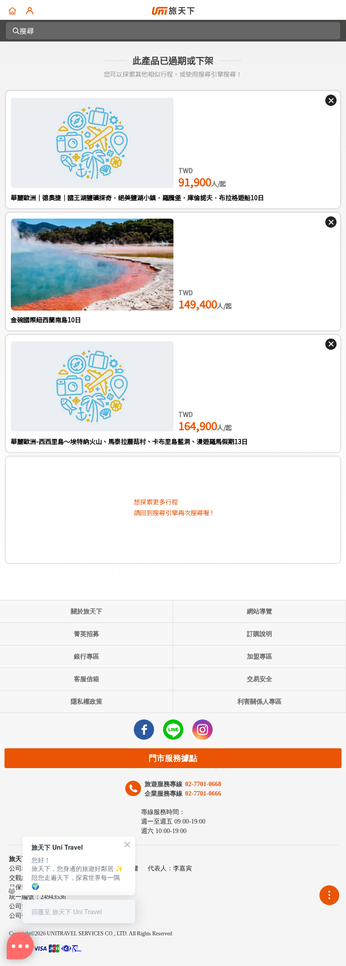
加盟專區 (259, 656)
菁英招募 (86, 634)
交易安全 (259, 679)
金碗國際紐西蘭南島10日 (46, 319)
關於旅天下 (86, 611)
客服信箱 (86, 679)
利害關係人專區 (259, 701)
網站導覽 (259, 611)
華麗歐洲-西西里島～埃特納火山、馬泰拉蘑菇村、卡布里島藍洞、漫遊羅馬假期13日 (129, 441)
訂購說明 (259, 634)
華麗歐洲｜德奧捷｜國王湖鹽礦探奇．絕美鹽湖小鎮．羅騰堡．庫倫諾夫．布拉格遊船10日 (137, 197)
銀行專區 (86, 656)
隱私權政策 (86, 701)
